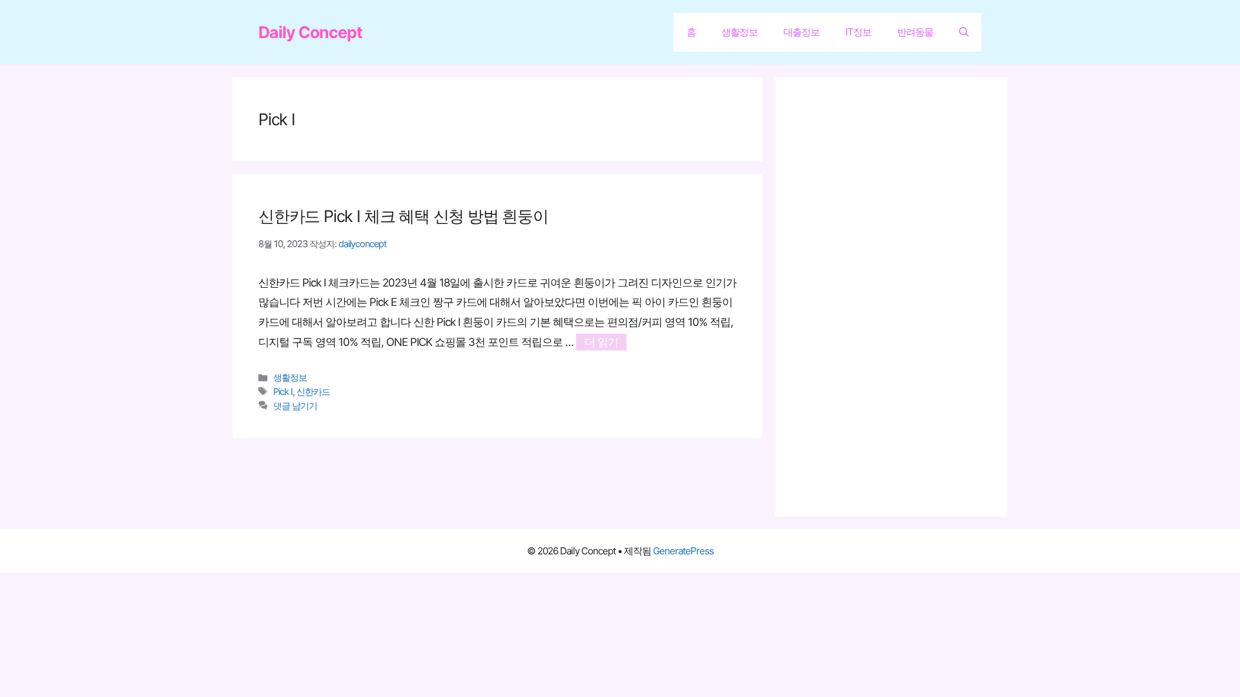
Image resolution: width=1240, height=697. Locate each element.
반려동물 (915, 32)
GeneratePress (683, 551)
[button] (964, 32)
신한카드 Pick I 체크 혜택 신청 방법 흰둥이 (403, 216)
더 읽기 (601, 342)
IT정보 (858, 32)
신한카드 (313, 391)
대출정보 (801, 32)
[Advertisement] (898, 296)
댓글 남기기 (295, 405)
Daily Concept (310, 32)
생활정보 (739, 32)
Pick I (283, 391)
